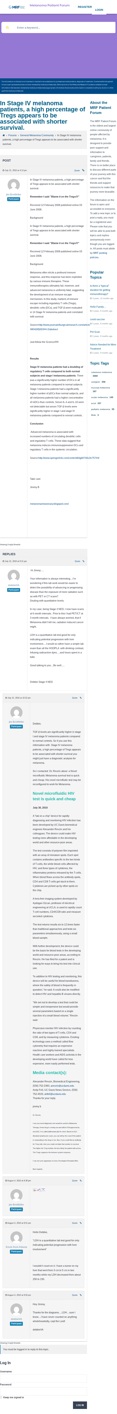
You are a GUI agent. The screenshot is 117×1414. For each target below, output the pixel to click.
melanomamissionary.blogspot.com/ (49, 504)
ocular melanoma (102, 397)
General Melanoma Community (37, 135)
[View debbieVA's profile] (14, 581)
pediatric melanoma (102, 409)
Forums (12, 135)
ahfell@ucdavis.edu (55, 1094)
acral (96, 403)
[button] (85, 7)
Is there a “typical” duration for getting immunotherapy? (100, 290)
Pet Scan (95, 332)
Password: (6, 1384)
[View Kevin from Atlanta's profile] (16, 1242)
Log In (80, 1405)
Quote (77, 170)
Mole (95, 415)
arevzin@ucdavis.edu (62, 1085)
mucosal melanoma (100, 389)
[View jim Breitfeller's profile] (14, 190)
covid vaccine (97, 319)
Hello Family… (98, 307)
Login (99, 9)
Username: (6, 1371)
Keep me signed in (13, 1397)
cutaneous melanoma (101, 374)
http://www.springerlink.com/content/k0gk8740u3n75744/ (68, 458)
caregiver (98, 382)
